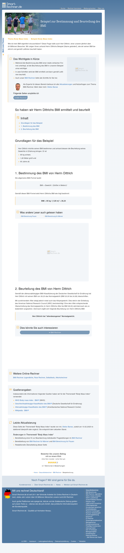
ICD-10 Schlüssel (91, 530)
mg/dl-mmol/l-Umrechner (93, 503)
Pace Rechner (39, 377)
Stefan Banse (52, 87)
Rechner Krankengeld (92, 511)
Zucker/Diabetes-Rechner (94, 499)
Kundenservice (25, 484)
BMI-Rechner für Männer (39, 441)
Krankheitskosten (91, 509)
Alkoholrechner (61, 377)
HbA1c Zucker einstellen (93, 496)
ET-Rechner (89, 518)
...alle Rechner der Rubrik (94, 537)
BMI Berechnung (91, 492)
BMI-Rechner (30, 78)
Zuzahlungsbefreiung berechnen (92, 515)
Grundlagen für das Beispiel (31, 123)
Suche (63, 8)
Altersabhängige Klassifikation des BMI (30, 407)
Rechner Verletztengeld (93, 513)
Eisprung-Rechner (91, 535)
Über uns (101, 8)
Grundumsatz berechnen (93, 507)
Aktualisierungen (65, 84)
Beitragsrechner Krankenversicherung (92, 523)
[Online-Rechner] (12, 7)
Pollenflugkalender (91, 505)
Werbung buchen (90, 8)
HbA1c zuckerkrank (92, 498)
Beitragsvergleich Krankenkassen (91, 532)
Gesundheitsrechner (45, 472)
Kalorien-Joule (90, 501)
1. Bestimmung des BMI (30, 126)
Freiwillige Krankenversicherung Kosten (93, 527)
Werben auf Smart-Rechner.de (76, 484)
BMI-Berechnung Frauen (28, 216)
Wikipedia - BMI (21, 410)
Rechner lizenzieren (74, 8)
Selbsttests (50, 377)
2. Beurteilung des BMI (30, 129)
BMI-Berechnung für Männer (54, 216)
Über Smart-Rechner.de (43, 484)
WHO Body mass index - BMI (26, 400)
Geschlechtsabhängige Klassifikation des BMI (32, 403)
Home (36, 472)
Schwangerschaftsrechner (94, 520)
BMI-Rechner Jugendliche (23, 377)
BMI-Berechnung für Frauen (63, 441)
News (58, 484)
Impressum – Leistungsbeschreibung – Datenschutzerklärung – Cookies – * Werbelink (57, 541)
